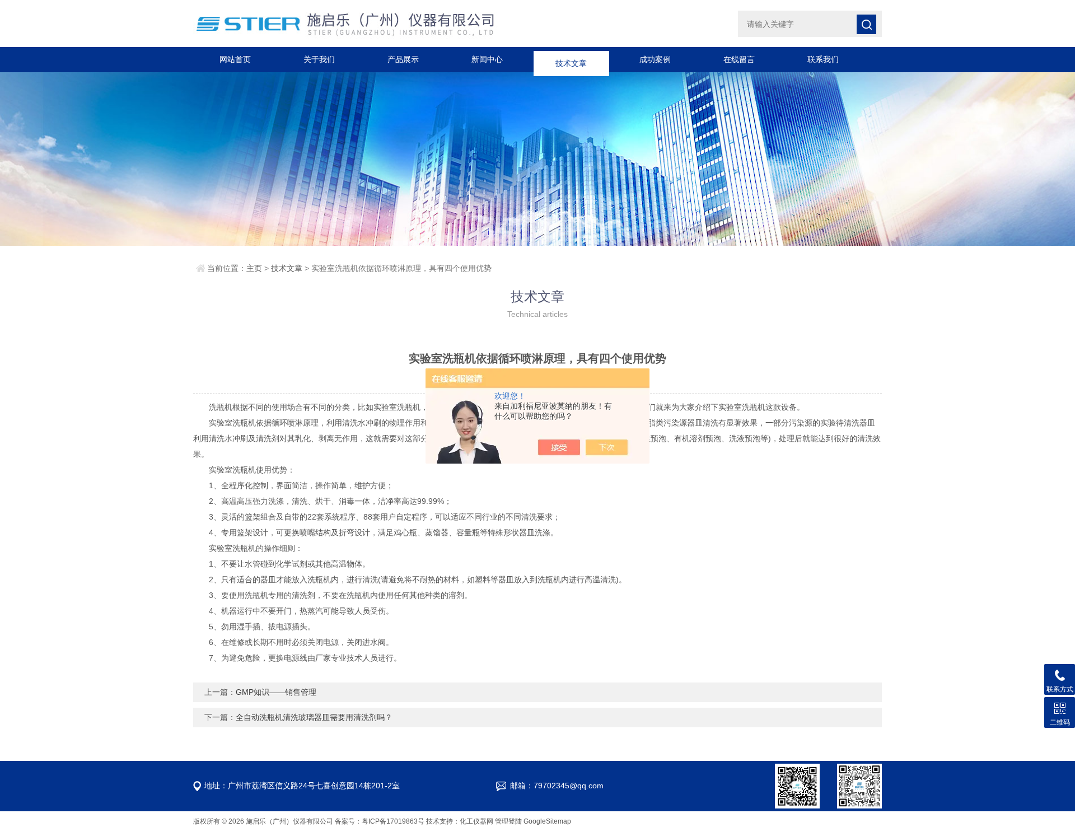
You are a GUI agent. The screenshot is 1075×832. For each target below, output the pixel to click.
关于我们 (319, 59)
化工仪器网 (476, 821)
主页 (254, 268)
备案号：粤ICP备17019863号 (379, 821)
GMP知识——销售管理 (276, 692)
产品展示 (403, 59)
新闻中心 (487, 59)
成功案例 (655, 59)
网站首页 (235, 59)
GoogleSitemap (547, 821)
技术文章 (571, 59)
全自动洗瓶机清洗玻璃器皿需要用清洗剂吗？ (314, 717)
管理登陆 (508, 821)
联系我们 (823, 59)
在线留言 (739, 59)
